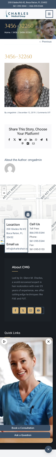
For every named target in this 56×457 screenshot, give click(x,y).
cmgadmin (11, 112)
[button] (28, 214)
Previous (47, 41)
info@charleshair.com (18, 249)
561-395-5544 (20, 6)
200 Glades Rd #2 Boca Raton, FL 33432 (16, 233)
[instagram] (31, 310)
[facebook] (15, 310)
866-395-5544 (36, 6)
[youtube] (38, 310)
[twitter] (23, 310)
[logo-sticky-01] (15, 10)
